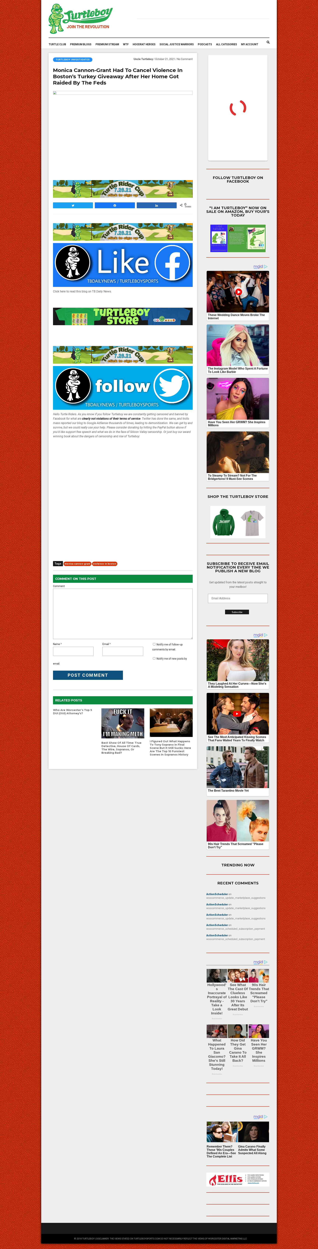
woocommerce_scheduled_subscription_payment (235, 928)
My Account (249, 44)
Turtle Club (57, 44)
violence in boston (104, 564)
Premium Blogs (80, 44)
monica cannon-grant (77, 564)
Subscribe (237, 612)
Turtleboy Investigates (73, 59)
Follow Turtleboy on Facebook (238, 179)
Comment (59, 586)
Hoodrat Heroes (144, 44)
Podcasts (205, 44)
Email (106, 644)
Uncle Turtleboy (143, 59)
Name (56, 644)
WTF (126, 44)
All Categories (226, 44)
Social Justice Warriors (177, 44)
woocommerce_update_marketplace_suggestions (236, 897)
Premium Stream (107, 44)
